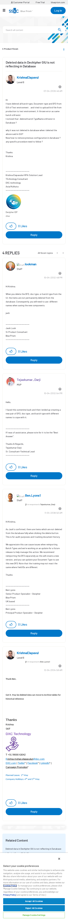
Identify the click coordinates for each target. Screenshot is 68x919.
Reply (34, 235)
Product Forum (11, 48)
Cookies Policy (10, 885)
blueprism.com (58, 2)
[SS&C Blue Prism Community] (21, 10)
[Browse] (5, 10)
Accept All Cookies (34, 901)
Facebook (33, 763)
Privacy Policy (9, 895)
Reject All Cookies (34, 908)
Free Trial (40, 2)
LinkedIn (45, 763)
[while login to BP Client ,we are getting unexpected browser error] (63, 253)
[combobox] (34, 30)
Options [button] (64, 49)
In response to (41, 504)
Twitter (21, 763)
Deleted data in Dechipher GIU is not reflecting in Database (33, 848)
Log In (58, 10)
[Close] (59, 858)
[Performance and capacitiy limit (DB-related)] (57, 253)
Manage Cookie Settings (34, 915)
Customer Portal (21, 2)
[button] (11, 226)
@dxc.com (39, 759)
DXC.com (11, 763)
